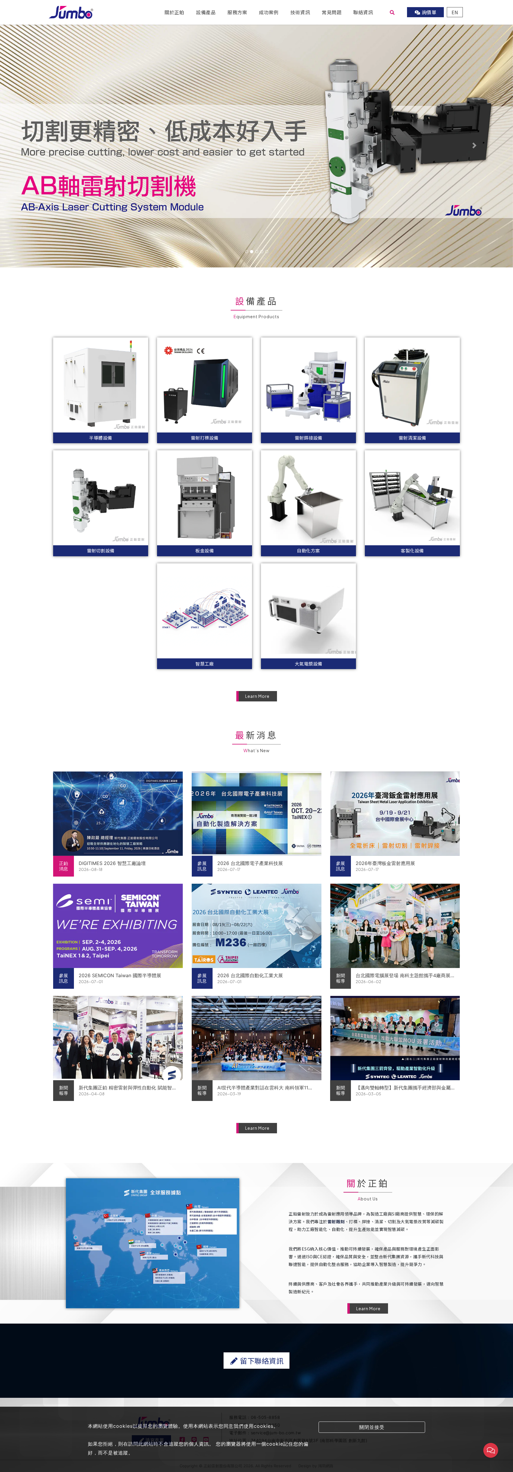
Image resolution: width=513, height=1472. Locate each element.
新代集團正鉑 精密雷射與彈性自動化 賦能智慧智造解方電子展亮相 (128, 1088)
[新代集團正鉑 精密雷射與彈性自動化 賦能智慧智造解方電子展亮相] (118, 1038)
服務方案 (237, 12)
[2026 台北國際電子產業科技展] (257, 813)
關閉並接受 (371, 1427)
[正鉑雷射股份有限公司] (71, 11)
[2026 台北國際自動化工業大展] (257, 926)
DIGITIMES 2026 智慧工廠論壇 (112, 863)
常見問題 (331, 12)
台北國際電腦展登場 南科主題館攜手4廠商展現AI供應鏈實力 (403, 975)
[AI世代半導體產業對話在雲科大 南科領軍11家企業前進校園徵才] (257, 1038)
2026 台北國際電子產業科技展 (250, 863)
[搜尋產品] (392, 12)
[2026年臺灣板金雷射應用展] (395, 813)
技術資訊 (300, 12)
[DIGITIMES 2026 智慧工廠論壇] (118, 813)
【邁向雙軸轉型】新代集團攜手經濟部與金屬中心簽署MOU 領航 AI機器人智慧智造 (403, 1088)
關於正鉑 (174, 12)
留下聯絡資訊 (261, 1360)
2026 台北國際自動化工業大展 (250, 975)
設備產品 (206, 12)
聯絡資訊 (363, 12)
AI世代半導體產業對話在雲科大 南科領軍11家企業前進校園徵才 (265, 1088)
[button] (38, 145)
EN (455, 12)
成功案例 (268, 12)
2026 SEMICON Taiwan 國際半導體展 (120, 975)
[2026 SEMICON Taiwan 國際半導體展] (118, 926)
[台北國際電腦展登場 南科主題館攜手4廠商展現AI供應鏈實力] (395, 926)
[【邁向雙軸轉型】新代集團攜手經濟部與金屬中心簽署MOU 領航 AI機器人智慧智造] (395, 1038)
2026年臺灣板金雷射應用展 (385, 863)
